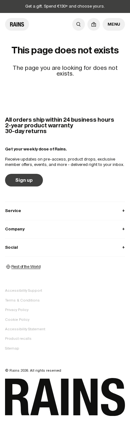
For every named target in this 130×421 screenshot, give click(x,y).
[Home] (17, 24)
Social (65, 247)
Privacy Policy (16, 310)
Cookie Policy (17, 319)
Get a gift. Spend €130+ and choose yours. (65, 6)
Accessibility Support (23, 290)
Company (65, 229)
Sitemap (12, 348)
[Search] (78, 24)
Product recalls (18, 338)
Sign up (24, 180)
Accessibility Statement (25, 329)
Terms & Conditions (22, 300)
